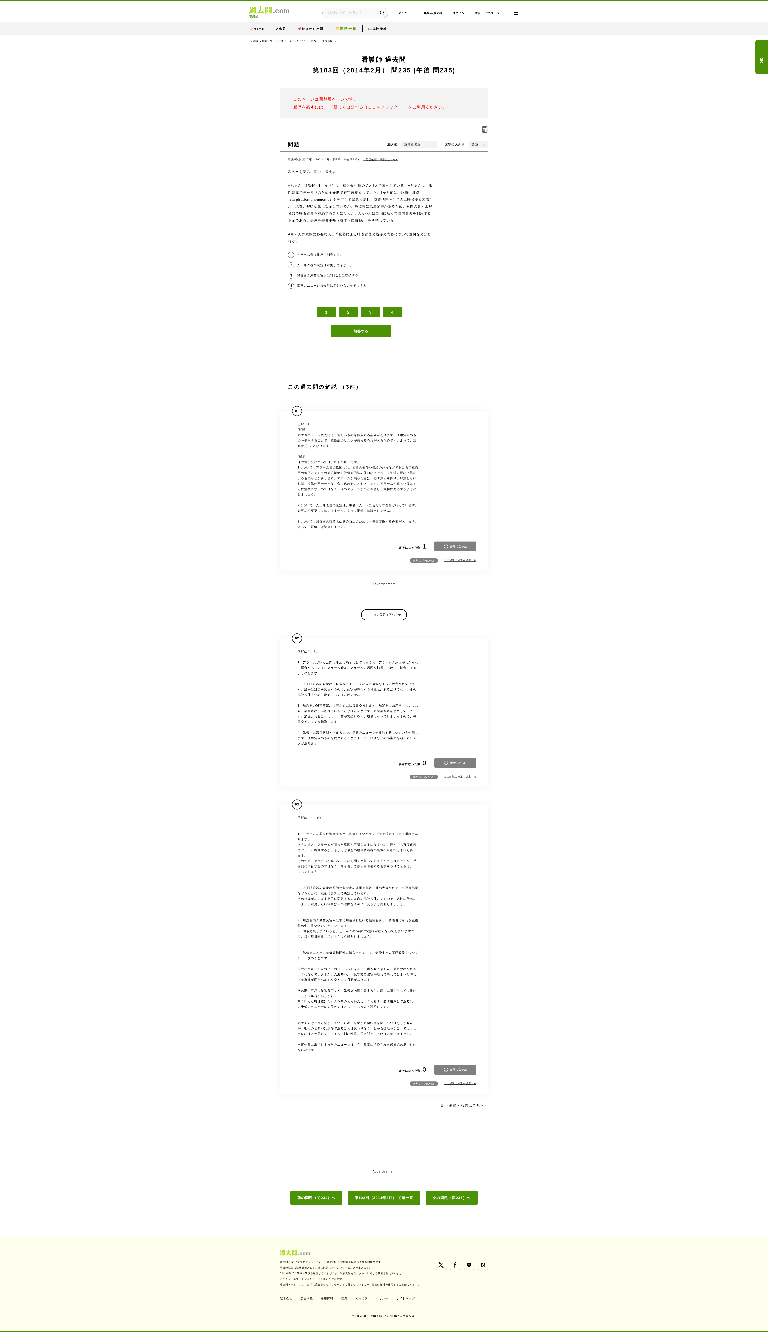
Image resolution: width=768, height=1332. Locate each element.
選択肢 (392, 144)
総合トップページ (487, 13)
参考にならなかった (424, 560)
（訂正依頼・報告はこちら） (381, 159)
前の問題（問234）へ (316, 1198)
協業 (344, 1298)
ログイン (458, 13)
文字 (455, 144)
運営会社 (286, 1298)
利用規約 (361, 1298)
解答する (361, 331)
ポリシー (382, 1298)
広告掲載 (306, 1298)
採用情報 (327, 1298)
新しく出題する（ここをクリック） (367, 107)
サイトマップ (405, 1298)
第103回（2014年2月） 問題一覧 (384, 1198)
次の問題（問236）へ (452, 1198)
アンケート (406, 13)
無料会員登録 (433, 13)
